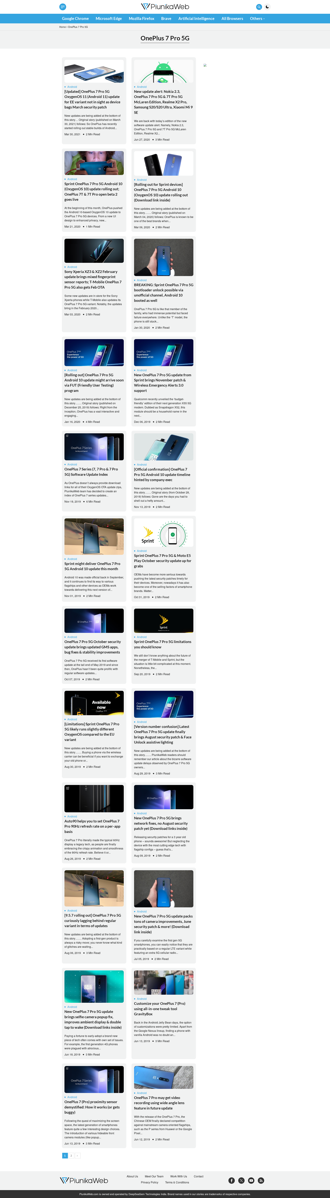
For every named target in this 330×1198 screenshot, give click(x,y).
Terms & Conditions (177, 1182)
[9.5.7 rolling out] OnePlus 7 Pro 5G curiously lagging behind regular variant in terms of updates (92, 920)
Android (72, 87)
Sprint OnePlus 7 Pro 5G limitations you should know (162, 644)
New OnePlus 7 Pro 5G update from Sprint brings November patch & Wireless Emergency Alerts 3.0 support (162, 383)
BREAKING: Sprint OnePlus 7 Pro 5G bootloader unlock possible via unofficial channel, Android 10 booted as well (163, 293)
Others (256, 18)
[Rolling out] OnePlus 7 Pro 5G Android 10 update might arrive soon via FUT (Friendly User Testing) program (94, 383)
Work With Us (178, 1176)
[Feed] (261, 1180)
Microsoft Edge (109, 18)
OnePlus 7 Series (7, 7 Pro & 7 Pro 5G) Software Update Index (91, 471)
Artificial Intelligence (196, 18)
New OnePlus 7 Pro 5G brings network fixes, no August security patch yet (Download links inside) (161, 823)
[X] (241, 1180)
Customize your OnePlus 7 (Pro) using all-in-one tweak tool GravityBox (159, 1008)
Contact (198, 1176)
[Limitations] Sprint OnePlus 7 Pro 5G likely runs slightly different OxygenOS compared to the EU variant (91, 732)
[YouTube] (251, 1180)
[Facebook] (231, 1180)
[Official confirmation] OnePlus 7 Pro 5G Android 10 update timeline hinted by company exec (162, 474)
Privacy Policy (149, 1182)
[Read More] (94, 71)
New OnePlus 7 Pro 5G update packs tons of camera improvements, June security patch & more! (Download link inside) (163, 924)
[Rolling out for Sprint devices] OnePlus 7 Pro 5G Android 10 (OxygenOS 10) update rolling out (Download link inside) (161, 192)
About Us (132, 1176)
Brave (166, 18)
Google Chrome (75, 18)
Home (62, 27)
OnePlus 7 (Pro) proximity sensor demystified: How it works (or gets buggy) (92, 1107)
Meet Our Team (154, 1176)
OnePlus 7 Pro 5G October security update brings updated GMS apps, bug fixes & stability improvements (92, 646)
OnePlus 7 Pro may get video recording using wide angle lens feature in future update (159, 1102)
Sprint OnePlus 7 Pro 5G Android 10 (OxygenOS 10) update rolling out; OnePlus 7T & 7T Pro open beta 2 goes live (93, 191)
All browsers (232, 18)
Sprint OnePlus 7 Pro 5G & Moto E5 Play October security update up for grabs (162, 560)
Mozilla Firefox (141, 18)
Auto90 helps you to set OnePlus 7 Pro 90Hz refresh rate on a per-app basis (92, 826)
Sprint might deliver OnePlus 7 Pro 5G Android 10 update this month (92, 566)
